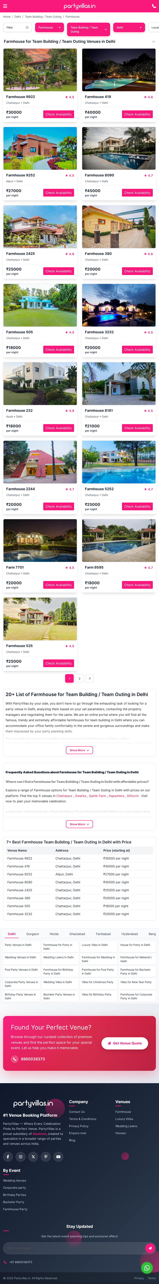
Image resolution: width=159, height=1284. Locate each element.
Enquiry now (77, 1133)
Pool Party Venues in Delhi (21, 969)
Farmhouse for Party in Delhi (57, 946)
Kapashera (116, 796)
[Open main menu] (5, 6)
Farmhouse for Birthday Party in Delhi (58, 971)
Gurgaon (32, 934)
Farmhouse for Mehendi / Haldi (136, 959)
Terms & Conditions (82, 1119)
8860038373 (33, 1059)
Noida (54, 934)
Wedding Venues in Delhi (20, 957)
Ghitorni (132, 796)
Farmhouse (73, 16)
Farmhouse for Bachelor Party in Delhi (135, 971)
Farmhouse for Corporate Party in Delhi (136, 996)
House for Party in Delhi (135, 944)
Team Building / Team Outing (43, 16)
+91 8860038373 (20, 1262)
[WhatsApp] (147, 1268)
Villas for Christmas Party (97, 982)
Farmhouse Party (15, 1209)
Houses (120, 1133)
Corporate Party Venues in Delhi (21, 983)
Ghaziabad (77, 934)
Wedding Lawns (126, 1126)
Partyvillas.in (22, 1278)
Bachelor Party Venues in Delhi (59, 996)
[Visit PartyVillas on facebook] (8, 1157)
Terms (152, 1278)
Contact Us (77, 1112)
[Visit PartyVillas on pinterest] (46, 1157)
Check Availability (59, 114)
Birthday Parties (14, 1195)
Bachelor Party (13, 1202)
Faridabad (103, 934)
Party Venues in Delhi (18, 944)
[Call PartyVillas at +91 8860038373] (154, 6)
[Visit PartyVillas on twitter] (33, 1157)
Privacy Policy (78, 1126)
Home (6, 16)
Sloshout (39, 1134)
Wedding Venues (14, 1180)
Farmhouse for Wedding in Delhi (98, 959)
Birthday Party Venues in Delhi (20, 996)
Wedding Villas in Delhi (57, 982)
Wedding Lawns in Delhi (58, 957)
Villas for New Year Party (136, 982)
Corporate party (14, 1187)
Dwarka (80, 796)
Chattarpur (64, 796)
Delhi (18, 16)
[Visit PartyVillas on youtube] (58, 1157)
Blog (72, 1140)
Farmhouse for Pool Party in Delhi (98, 971)
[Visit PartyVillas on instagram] (20, 1157)
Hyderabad (130, 934)
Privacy (139, 1278)
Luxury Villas (124, 1119)
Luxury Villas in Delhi (95, 944)
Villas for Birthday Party (96, 994)
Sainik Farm (97, 796)
